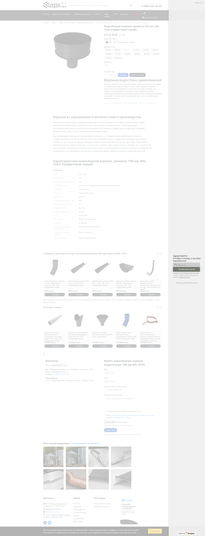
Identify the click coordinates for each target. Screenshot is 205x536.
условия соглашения (184, 277)
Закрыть (198, 3)
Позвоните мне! (186, 269)
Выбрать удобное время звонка (187, 283)
